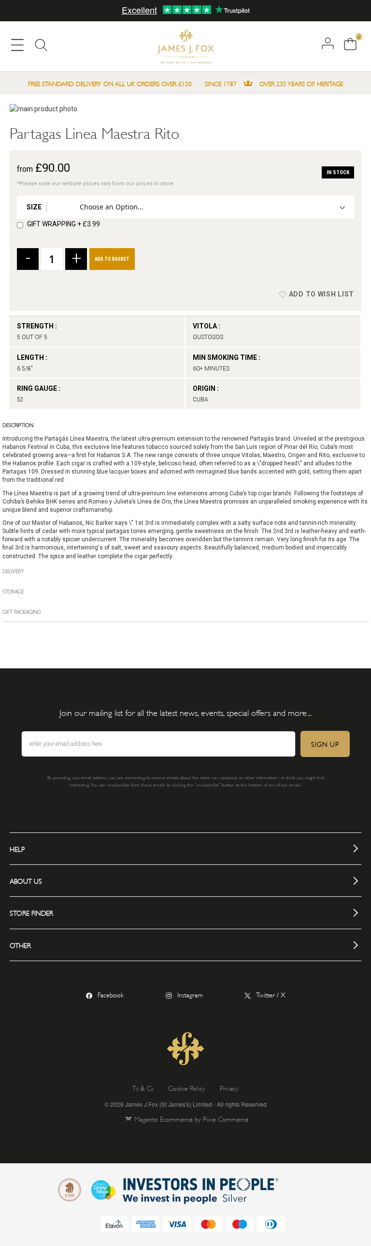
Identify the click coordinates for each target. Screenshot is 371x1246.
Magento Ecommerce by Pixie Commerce (191, 1118)
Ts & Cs (143, 1087)
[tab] (185, 425)
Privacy (229, 1087)
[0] (349, 44)
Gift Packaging (21, 611)
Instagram (190, 994)
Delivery (13, 570)
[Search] (41, 47)
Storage (13, 591)
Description (17, 424)
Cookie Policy (186, 1087)
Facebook (111, 994)
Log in (328, 43)
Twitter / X (270, 994)
